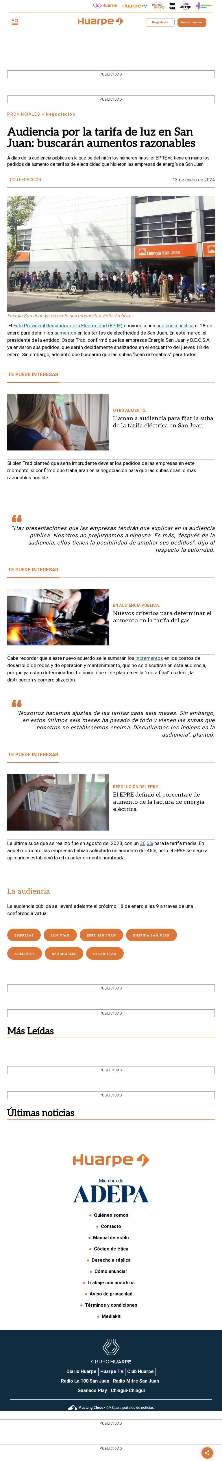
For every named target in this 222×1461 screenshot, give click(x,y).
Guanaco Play (92, 1390)
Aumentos (24, 954)
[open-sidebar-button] (15, 22)
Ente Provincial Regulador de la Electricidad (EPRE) (68, 325)
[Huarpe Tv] (135, 6)
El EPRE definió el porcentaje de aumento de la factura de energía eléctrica (158, 802)
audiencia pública (175, 325)
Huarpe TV (111, 1371)
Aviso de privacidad (111, 1294)
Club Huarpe (140, 1371)
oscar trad (104, 954)
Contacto (111, 1226)
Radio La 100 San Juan (85, 1381)
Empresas (24, 935)
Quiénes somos (111, 1215)
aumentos (65, 333)
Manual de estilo (111, 1237)
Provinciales (23, 114)
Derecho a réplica (111, 1260)
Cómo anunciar (111, 1271)
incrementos (148, 658)
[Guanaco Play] (204, 6)
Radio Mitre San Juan (136, 1381)
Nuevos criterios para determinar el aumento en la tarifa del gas (162, 617)
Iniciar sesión (192, 22)
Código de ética (111, 1249)
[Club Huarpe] (104, 6)
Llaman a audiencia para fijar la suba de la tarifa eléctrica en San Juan (163, 422)
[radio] (186, 6)
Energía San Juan (151, 935)
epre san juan (101, 935)
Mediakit (111, 1316)
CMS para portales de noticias (116, 1408)
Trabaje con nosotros (111, 1282)
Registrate (160, 22)
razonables (64, 954)
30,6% (146, 843)
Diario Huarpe (81, 1371)
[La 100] (172, 6)
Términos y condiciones (111, 1305)
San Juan (60, 935)
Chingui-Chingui (128, 1390)
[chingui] (158, 6)
